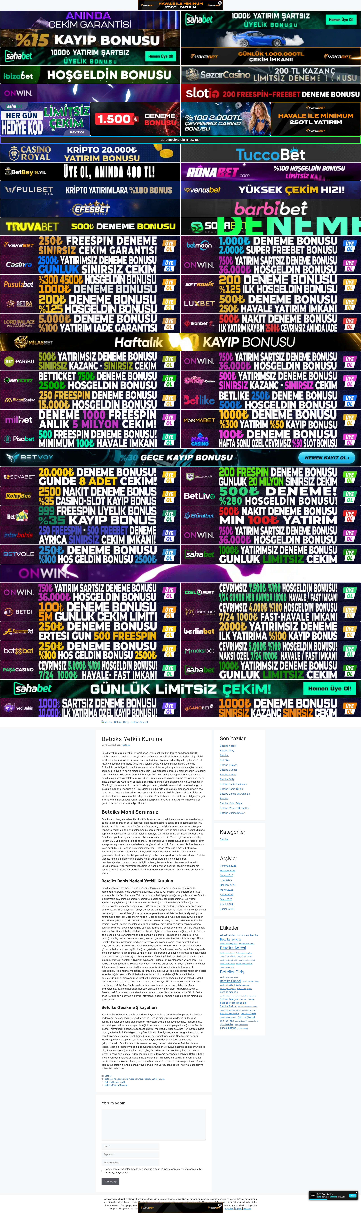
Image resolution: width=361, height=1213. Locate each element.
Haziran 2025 (227, 885)
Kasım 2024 (227, 908)
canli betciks (227, 1020)
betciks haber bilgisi (227, 985)
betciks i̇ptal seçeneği (228, 989)
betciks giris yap (112, 1079)
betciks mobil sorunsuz (132, 1079)
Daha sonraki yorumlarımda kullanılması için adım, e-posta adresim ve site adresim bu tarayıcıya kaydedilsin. (153, 1171)
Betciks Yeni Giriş (229, 1013)
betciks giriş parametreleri (229, 977)
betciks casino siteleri (247, 960)
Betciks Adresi (228, 745)
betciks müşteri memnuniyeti (230, 996)
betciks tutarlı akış (247, 999)
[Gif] (180, 342)
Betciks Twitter (228, 1006)
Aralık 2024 (226, 904)
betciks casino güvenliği (228, 960)
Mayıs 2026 (226, 875)
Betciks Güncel (228, 769)
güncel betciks (228, 1027)
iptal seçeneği (243, 1028)
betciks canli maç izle (244, 953)
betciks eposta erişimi (244, 964)
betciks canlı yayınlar (244, 956)
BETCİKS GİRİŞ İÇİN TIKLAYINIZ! (180, 139)
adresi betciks (227, 935)
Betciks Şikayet (228, 765)
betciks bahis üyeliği (227, 953)
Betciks (108, 1076)
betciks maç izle (229, 992)
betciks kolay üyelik (244, 989)
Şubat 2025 (226, 894)
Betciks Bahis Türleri (231, 789)
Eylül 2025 (226, 880)
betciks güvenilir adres (250, 981)
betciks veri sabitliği (227, 1010)
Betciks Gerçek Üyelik (115, 1082)
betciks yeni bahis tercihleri (246, 1010)
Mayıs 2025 (226, 889)
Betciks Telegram (229, 999)
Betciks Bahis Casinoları (233, 784)
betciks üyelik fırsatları (228, 1017)
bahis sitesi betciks (247, 935)
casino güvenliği (241, 1021)
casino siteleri (253, 1021)
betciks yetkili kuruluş (155, 1079)
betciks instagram (242, 985)
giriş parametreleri (241, 1025)
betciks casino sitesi (227, 964)
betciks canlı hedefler (227, 956)
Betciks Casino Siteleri (232, 812)
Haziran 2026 (227, 870)
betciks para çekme (249, 996)
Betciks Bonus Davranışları (235, 793)
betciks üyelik (248, 1013)
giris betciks (226, 1024)
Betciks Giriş (227, 750)
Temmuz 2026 (228, 865)
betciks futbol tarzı (227, 967)
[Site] (90, 245)
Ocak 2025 (226, 899)
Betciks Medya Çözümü (116, 1085)
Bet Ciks (224, 760)
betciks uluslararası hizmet (247, 1007)
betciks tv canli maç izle (233, 1002)
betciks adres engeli (246, 944)
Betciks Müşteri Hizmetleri (234, 808)
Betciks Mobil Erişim (231, 803)
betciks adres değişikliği (229, 944)
